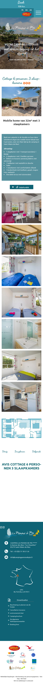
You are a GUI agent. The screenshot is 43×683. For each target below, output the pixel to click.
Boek (21, 4)
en (26, 10)
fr (22, 10)
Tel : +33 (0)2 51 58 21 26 (19, 551)
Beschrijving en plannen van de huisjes (20, 606)
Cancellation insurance (17, 610)
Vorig (5, 451)
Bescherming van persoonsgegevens (27, 677)
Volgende (36, 451)
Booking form (14, 624)
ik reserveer (22, 187)
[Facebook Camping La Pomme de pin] (1, 527)
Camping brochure (16, 616)
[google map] (21, 511)
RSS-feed (23, 679)
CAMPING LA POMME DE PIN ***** (23, 543)
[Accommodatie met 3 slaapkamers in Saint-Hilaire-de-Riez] (21, 28)
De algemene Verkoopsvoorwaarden (17, 620)
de (31, 10)
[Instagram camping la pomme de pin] (4, 527)
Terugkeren (20, 451)
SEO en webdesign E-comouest (23, 681)
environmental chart (17, 613)
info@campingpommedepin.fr (21, 557)
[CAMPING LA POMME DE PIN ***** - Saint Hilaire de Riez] (21, 533)
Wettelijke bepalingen (8, 677)
